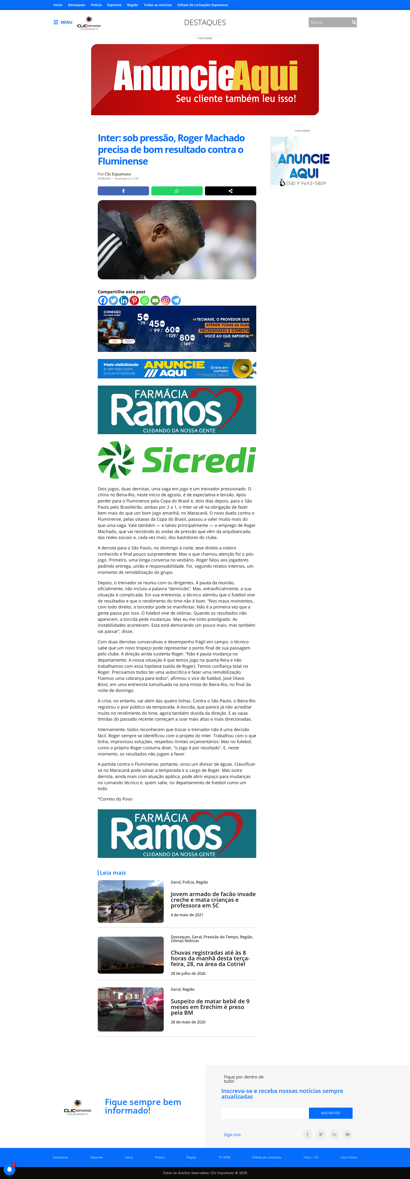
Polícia (96, 5)
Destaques (76, 5)
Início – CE (310, 1157)
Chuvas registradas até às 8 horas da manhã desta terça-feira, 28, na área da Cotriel (210, 958)
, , (189, 882)
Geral (129, 1157)
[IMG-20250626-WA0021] (177, 328)
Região (132, 5)
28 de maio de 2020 (188, 1022)
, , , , (212, 938)
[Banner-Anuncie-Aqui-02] (177, 368)
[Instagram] (165, 300)
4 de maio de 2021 (187, 914)
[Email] (155, 300)
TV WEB (224, 1157)
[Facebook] (103, 300)
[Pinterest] (134, 300)
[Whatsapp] (144, 300)
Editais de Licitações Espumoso (202, 5)
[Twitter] (113, 300)
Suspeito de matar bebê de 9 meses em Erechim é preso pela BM (210, 1006)
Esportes (114, 5)
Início (58, 5)
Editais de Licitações (266, 1157)
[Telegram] (176, 300)
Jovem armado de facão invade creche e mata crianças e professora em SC (213, 899)
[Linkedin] (124, 300)
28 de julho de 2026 (188, 973)
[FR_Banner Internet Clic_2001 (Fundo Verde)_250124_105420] (177, 409)
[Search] (354, 22)
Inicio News (348, 1157)
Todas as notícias (158, 5)
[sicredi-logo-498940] (177, 459)
